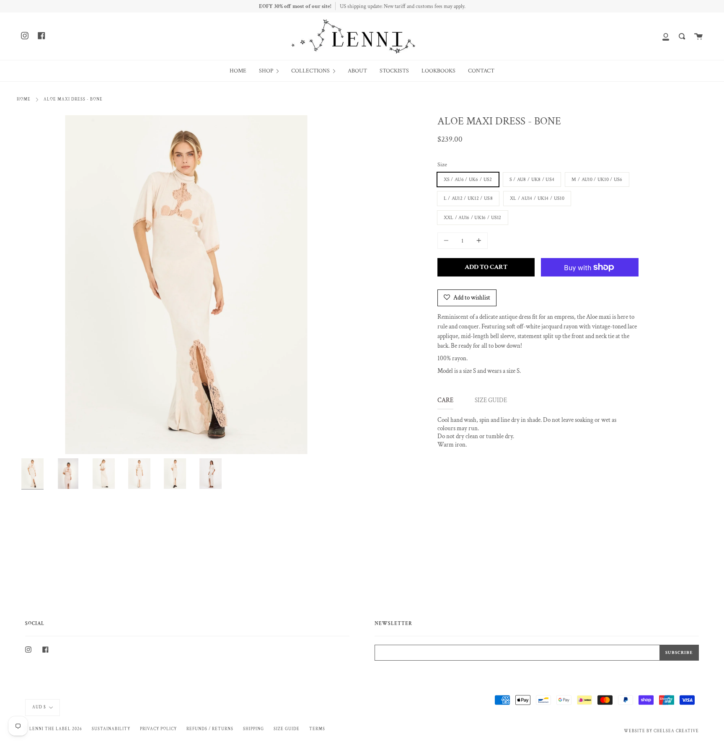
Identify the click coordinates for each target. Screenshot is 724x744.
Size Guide (287, 728)
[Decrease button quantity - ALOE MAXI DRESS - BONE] (447, 241)
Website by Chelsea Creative (661, 731)
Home (24, 99)
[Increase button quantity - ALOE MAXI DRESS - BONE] (478, 241)
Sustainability (111, 728)
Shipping (253, 728)
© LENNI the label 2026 (53, 728)
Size (442, 164)
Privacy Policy (158, 728)
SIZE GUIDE (491, 400)
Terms (317, 728)
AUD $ (39, 707)
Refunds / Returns (209, 728)
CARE (445, 400)
